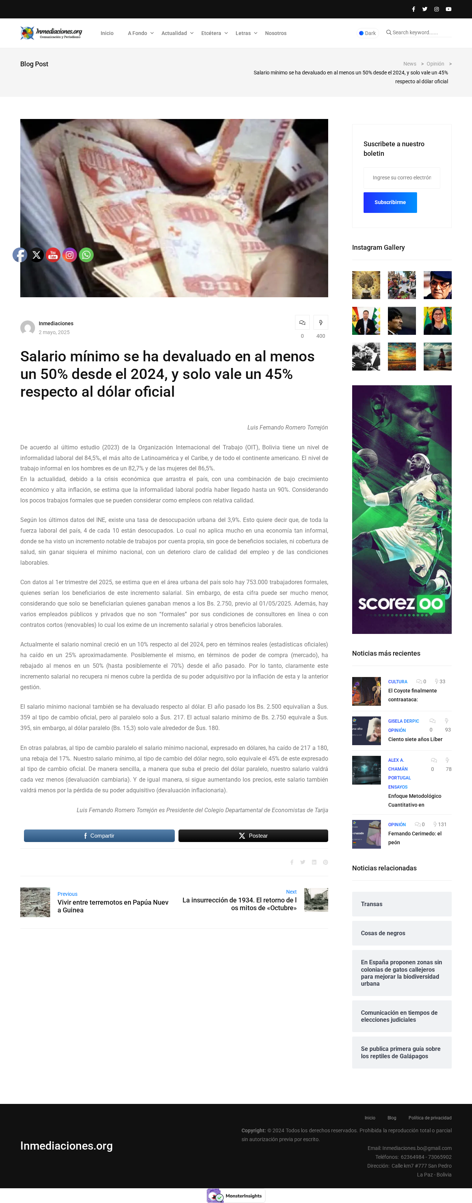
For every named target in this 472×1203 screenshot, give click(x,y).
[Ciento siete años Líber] (366, 730)
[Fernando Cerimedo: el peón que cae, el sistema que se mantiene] (366, 834)
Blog (392, 1117)
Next (291, 892)
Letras (243, 33)
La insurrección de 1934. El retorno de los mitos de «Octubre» (240, 904)
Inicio (107, 33)
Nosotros (276, 33)
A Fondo (137, 33)
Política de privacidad (430, 1117)
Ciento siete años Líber (415, 739)
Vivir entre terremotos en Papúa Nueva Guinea (113, 906)
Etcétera (211, 33)
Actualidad (174, 33)
